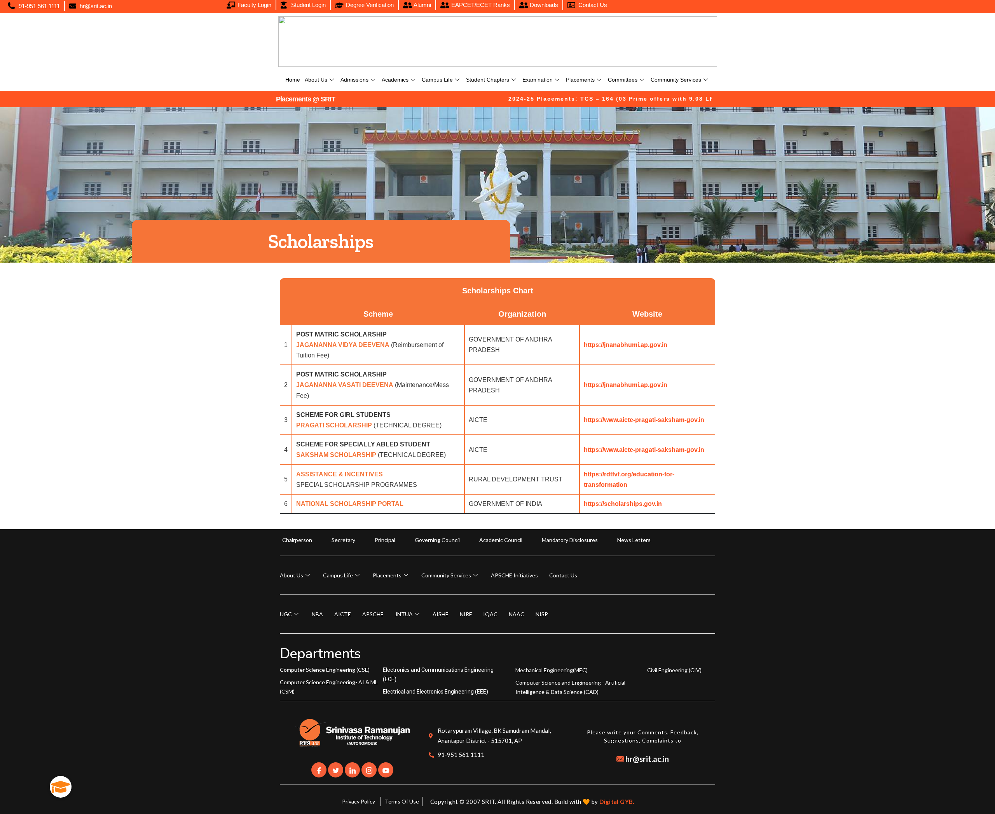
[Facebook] (318, 769)
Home (292, 80)
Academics (395, 80)
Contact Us (563, 575)
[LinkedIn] (352, 769)
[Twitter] (335, 769)
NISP (542, 614)
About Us (316, 80)
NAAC (516, 614)
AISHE (441, 614)
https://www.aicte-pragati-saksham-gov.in (644, 420)
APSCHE (373, 614)
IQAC (490, 614)
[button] (61, 787)
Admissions (354, 80)
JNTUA (404, 614)
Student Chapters (487, 80)
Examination (537, 80)
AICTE (342, 614)
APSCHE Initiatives (514, 575)
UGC (286, 614)
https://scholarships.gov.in (623, 503)
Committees (622, 80)
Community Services (676, 80)
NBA (317, 614)
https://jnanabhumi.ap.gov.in (625, 345)
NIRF (466, 614)
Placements (580, 80)
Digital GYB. (616, 801)
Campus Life (437, 80)
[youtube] (385, 769)
